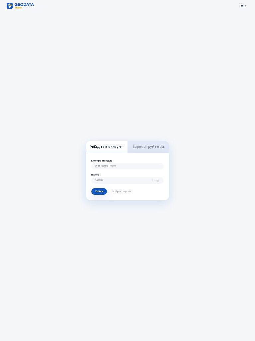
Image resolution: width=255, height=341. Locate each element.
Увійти (99, 191)
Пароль (95, 174)
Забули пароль (121, 191)
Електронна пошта (101, 160)
